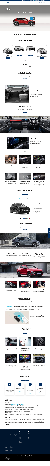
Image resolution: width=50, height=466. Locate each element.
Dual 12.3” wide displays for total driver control (32, 82)
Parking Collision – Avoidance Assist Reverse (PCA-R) (30, 306)
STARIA (19, 441)
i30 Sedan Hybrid (29, 434)
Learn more (20, 391)
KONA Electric (30, 12)
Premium (25, 198)
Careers (15, 446)
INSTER (19, 436)
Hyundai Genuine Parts (11, 448)
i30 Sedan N (24, 433)
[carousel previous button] (1, 52)
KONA (18, 12)
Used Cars (6, 446)
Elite (22, 198)
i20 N (28, 436)
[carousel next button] (49, 52)
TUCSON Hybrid (15, 433)
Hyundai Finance (6, 450)
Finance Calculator (7, 449)
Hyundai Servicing (11, 447)
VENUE (19, 432)
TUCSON (19, 434)
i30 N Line (29, 432)
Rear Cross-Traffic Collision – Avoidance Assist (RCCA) (22, 309)
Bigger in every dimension (8, 82)
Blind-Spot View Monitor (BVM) (9, 306)
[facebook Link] (44, 0)
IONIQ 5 (10, 434)
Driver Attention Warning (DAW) (40, 306)
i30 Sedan (29, 433)
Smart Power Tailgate (14, 82)
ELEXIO (10, 433)
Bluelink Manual (22, 404)
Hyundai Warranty (11, 449)
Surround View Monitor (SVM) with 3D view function (18, 306)
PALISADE (15, 435)
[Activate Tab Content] (20, 218)
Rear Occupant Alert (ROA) (31, 309)
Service (10, 446)
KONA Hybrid (24, 12)
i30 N (28, 437)
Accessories (11, 450)
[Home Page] (7, 2)
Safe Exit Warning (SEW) (38, 309)
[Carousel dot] (24, 60)
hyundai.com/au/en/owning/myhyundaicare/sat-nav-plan (33, 425)
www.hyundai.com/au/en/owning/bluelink (15, 404)
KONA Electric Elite (29, 198)
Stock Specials (42, 433)
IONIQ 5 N (20, 438)
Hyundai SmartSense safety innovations (22, 82)
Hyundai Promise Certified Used (6, 447)
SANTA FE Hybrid (15, 434)
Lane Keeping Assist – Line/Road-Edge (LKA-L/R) (10, 309)
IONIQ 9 (10, 435)
